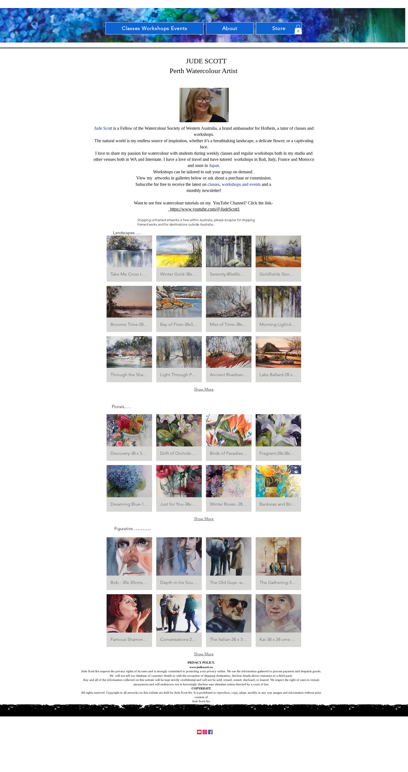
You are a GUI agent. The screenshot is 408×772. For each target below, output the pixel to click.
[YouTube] (199, 732)
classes (214, 184)
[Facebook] (210, 732)
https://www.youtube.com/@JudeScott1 (204, 209)
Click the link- (261, 203)
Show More (204, 389)
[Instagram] (205, 732)
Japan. (214, 165)
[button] (298, 29)
